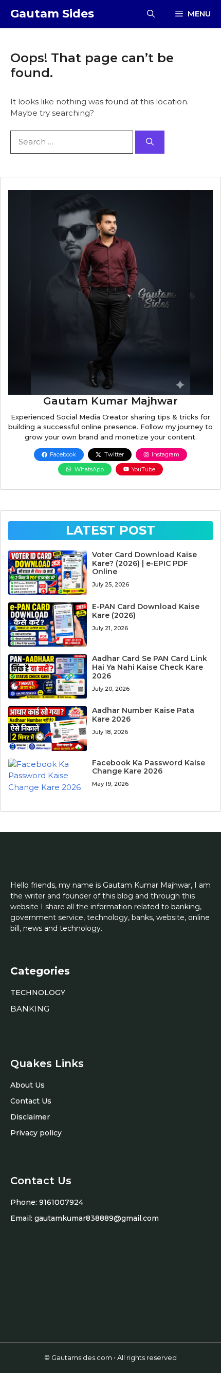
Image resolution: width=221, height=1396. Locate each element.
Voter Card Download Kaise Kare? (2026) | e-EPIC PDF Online (144, 563)
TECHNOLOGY (37, 992)
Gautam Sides (52, 14)
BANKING (29, 1009)
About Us (27, 1085)
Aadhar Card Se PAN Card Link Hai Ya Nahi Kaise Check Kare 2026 (149, 667)
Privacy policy (36, 1132)
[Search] (149, 142)
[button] (151, 14)
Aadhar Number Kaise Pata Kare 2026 (143, 715)
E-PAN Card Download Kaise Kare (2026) (145, 611)
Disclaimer (30, 1117)
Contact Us (30, 1101)
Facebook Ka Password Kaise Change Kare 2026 (148, 767)
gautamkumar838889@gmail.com (96, 1218)
